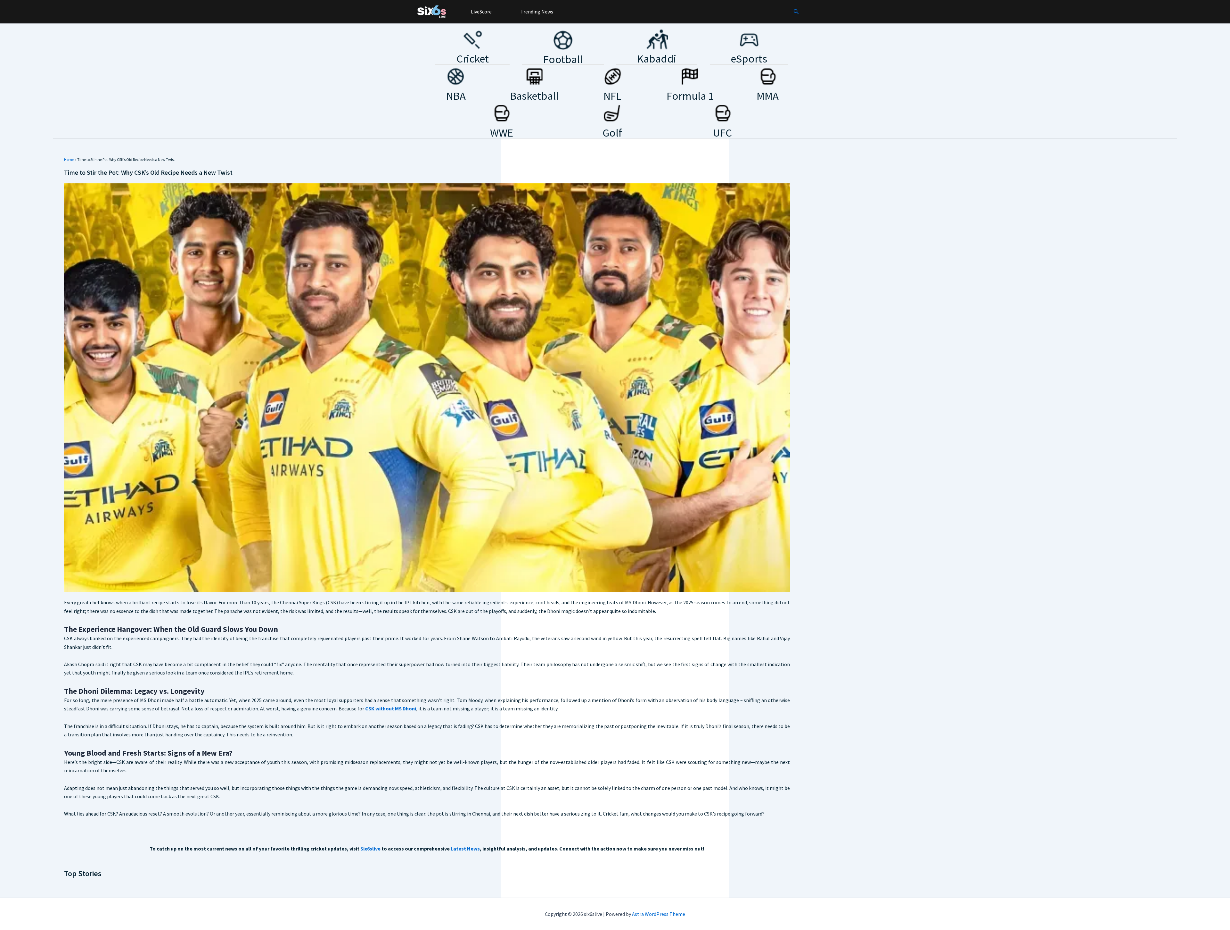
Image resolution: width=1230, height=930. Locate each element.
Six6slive (370, 848)
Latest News (465, 848)
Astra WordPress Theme (658, 914)
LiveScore (481, 11)
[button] (796, 12)
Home (69, 159)
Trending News (536, 11)
